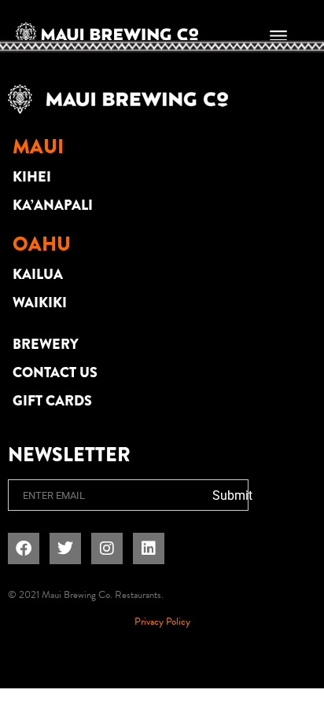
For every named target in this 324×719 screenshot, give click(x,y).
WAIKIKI (40, 302)
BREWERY (46, 344)
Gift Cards (52, 401)
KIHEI (32, 177)
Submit (232, 495)
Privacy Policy (162, 621)
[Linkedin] (148, 548)
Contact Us (55, 372)
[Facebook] (23, 548)
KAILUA (38, 274)
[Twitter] (65, 548)
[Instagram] (107, 548)
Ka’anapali (53, 205)
